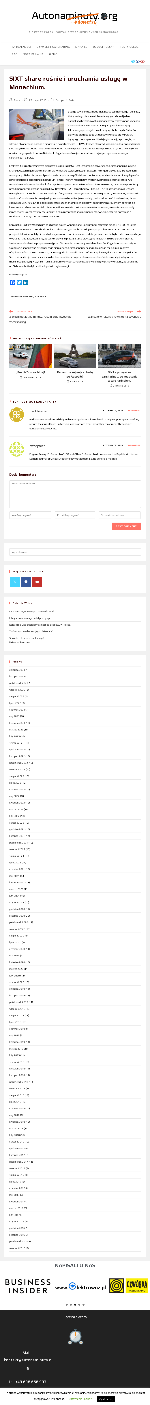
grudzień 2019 (17, 988)
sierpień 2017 (16, 1175)
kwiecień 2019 (17, 1042)
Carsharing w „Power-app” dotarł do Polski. (32, 611)
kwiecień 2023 (17, 723)
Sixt (31, 297)
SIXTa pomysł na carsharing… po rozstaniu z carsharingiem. (119, 376)
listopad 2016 (17, 1234)
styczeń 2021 (16, 902)
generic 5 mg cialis (107, 458)
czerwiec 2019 (17, 1028)
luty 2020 (14, 975)
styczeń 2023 (16, 743)
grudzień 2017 (17, 1148)
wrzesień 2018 (17, 1088)
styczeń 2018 (16, 1141)
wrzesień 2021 (17, 849)
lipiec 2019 (15, 1022)
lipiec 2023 (15, 703)
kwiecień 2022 (17, 802)
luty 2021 (14, 895)
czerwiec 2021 (17, 869)
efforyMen (37, 446)
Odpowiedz (134, 411)
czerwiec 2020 (17, 949)
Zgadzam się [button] (106, 1399)
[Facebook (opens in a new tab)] (138, 61)
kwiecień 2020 (17, 962)
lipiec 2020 (15, 942)
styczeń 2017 (16, 1221)
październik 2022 (18, 762)
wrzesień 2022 (17, 769)
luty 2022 (14, 816)
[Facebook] (26, 582)
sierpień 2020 (16, 935)
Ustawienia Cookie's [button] (80, 1398)
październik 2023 (18, 683)
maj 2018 (14, 1115)
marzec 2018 (16, 1128)
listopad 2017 (17, 1155)
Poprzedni (6, 1285)
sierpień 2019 (16, 1015)
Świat (72, 100)
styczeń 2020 (16, 982)
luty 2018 (14, 1135)
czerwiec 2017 (17, 1188)
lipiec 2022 (15, 782)
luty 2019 (14, 1055)
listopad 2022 (17, 756)
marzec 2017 (16, 1208)
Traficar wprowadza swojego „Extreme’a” (31, 631)
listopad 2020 (17, 915)
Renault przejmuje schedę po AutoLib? (75, 374)
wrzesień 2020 (17, 929)
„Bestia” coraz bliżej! (30, 372)
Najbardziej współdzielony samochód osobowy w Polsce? (40, 624)
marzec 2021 (16, 889)
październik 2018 (18, 1082)
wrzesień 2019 (17, 1009)
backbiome (37, 411)
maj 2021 (14, 876)
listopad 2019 (17, 995)
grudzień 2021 (17, 829)
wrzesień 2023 (17, 689)
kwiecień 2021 (17, 882)
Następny (143, 1285)
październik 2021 (18, 842)
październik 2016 (18, 1241)
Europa (60, 100)
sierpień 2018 (16, 1095)
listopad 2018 (17, 1075)
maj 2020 (14, 955)
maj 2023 (14, 716)
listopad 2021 (17, 836)
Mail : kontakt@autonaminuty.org (27, 1359)
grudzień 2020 (17, 909)
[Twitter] (15, 582)
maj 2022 (14, 796)
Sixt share (40, 297)
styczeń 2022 (16, 822)
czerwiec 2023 (17, 709)
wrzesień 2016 (17, 1248)
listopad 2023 (17, 676)
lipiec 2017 (15, 1181)
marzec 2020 (16, 969)
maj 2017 (14, 1194)
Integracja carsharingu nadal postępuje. (30, 618)
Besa (17, 100)
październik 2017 (18, 1161)
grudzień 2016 (17, 1228)
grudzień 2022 (17, 749)
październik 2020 (18, 922)
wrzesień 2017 (17, 1168)
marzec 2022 (16, 809)
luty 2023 (14, 736)
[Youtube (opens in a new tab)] (142, 61)
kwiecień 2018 (17, 1121)
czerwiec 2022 (17, 789)
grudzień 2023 (17, 670)
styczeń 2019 (16, 1062)
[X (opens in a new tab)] (133, 61)
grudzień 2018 (17, 1068)
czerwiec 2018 (17, 1108)
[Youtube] (37, 582)
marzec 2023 (16, 729)
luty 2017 (14, 1215)
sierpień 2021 (16, 856)
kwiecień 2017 (17, 1201)
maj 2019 (14, 1035)
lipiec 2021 (15, 862)
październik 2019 (18, 1002)
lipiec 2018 (15, 1102)
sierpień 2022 (16, 776)
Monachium (21, 297)
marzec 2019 (16, 1048)
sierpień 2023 (16, 696)
